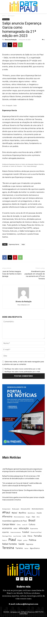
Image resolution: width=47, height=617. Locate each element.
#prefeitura (31, 513)
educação (24, 528)
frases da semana (15, 532)
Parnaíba (38, 536)
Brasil (31, 520)
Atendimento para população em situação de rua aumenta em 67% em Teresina (35, 275)
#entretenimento (37, 509)
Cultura (32, 524)
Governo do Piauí (36, 532)
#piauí (14, 512)
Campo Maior (8, 524)
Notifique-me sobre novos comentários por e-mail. (23, 369)
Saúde (21, 544)
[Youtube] (30, 578)
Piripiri (19, 540)
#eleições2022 (25, 509)
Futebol (25, 532)
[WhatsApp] (20, 45)
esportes (5, 532)
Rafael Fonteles (9, 544)
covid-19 (24, 524)
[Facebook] (4, 45)
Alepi (33, 517)
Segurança (29, 544)
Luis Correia (17, 536)
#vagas (28, 517)
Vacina (26, 548)
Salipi (23, 244)
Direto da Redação (11, 39)
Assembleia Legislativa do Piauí (14, 521)
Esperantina (34, 528)
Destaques (11, 16)
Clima (19, 525)
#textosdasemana (19, 517)
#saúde (39, 513)
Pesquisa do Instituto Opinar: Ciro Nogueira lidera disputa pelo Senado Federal (23, 491)
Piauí (12, 539)
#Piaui (6, 512)
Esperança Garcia (14, 244)
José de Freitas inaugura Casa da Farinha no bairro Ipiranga (12, 273)
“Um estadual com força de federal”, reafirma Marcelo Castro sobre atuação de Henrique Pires (22, 484)
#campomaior (6, 509)
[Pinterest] (15, 45)
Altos (38, 517)
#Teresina (7, 516)
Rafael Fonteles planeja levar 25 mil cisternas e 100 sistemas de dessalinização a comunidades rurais (21, 477)
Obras (29, 536)
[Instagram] (22, 578)
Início (4, 16)
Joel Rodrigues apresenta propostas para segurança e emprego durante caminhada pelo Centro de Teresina (22, 470)
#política (22, 513)
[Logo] (23, 6)
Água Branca (35, 548)
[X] (10, 45)
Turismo (19, 548)
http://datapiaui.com (23, 305)
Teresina (8, 548)
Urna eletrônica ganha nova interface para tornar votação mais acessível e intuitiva (23, 498)
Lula (24, 536)
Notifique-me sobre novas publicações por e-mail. (22, 371)
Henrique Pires (7, 536)
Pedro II (4, 540)
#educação (15, 509)
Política (32, 540)
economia (7, 528)
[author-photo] (23, 298)
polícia (25, 540)
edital (15, 528)
